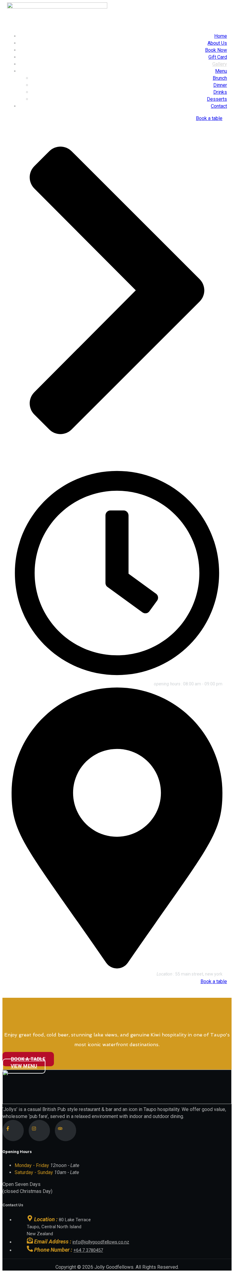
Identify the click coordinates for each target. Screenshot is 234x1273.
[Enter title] (13, 1130)
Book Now (216, 50)
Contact (219, 106)
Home (220, 36)
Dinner (220, 85)
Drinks (220, 92)
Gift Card (217, 57)
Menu (221, 71)
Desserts (217, 99)
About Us (217, 43)
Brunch (220, 78)
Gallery (219, 64)
